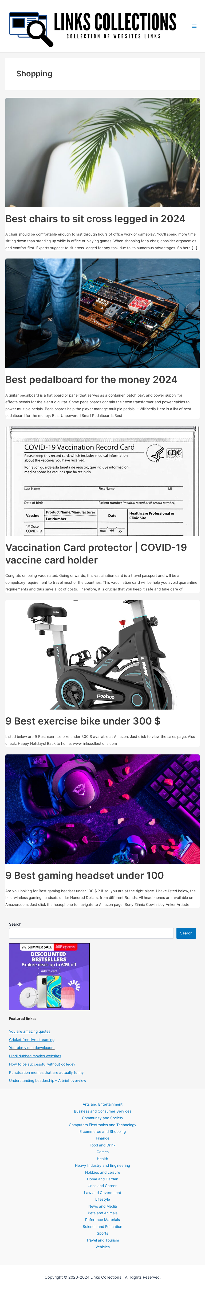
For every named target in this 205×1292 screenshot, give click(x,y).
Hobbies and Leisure (102, 1172)
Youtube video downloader (32, 1048)
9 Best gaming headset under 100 (84, 875)
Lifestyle (102, 1199)
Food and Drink (102, 1145)
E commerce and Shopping (103, 1131)
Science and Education (102, 1226)
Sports (102, 1233)
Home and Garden (102, 1179)
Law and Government (102, 1193)
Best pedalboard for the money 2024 (91, 379)
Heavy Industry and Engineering (102, 1165)
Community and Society (102, 1118)
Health (102, 1159)
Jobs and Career (102, 1186)
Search (15, 924)
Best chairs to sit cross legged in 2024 (95, 219)
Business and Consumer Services (102, 1111)
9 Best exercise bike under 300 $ (83, 721)
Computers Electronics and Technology (102, 1125)
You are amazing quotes (29, 1031)
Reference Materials (102, 1219)
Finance (102, 1138)
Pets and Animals (102, 1213)
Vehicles (103, 1247)
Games (103, 1152)
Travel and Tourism (102, 1240)
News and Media (102, 1206)
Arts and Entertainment (103, 1104)
